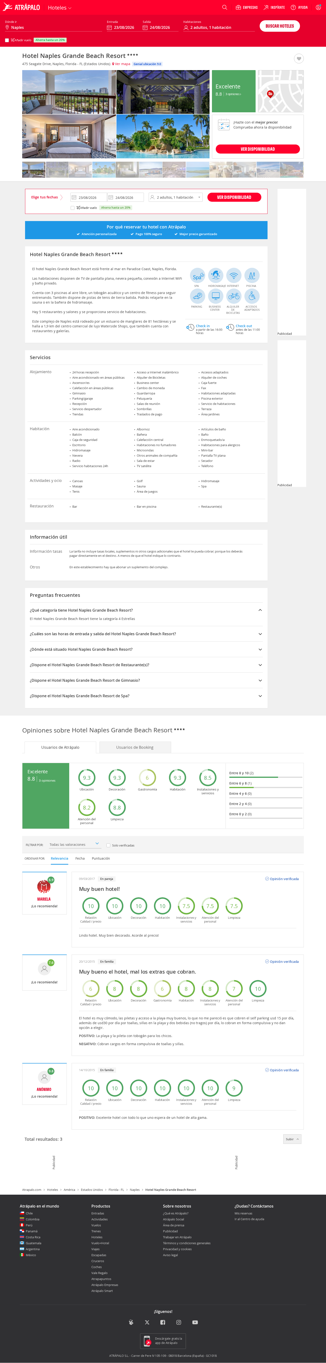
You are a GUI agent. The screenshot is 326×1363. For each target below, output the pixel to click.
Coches (96, 1267)
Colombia (32, 1219)
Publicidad (170, 1231)
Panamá (31, 1231)
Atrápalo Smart (102, 1291)
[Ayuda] (299, 7)
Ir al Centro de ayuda (249, 1219)
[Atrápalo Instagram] (179, 1323)
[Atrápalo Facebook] (163, 1323)
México (31, 1255)
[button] (299, 59)
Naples (135, 1189)
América (69, 1189)
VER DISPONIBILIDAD (258, 149)
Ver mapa (122, 64)
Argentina (33, 1249)
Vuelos (96, 1225)
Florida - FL (116, 1189)
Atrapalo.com (31, 1189)
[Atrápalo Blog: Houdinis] (131, 1322)
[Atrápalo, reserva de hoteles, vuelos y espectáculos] (22, 7)
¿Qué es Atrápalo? (176, 1213)
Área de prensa (173, 1225)
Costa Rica (33, 1237)
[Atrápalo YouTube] (195, 1323)
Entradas (97, 1213)
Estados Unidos (92, 1189)
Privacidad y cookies (177, 1249)
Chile (29, 1213)
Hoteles (52, 1189)
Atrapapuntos (101, 1279)
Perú (29, 1225)
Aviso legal (170, 1255)
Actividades (99, 1219)
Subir (290, 1139)
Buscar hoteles (280, 26)
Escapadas (98, 1255)
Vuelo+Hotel (100, 1243)
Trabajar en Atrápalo (177, 1237)
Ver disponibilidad (234, 197)
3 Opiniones (233, 94)
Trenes (96, 1231)
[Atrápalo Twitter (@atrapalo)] (147, 1323)
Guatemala (33, 1243)
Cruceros (97, 1261)
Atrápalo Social (173, 1219)
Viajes (95, 1249)
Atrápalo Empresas (104, 1285)
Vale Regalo (99, 1273)
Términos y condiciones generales (186, 1243)
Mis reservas (243, 1213)
